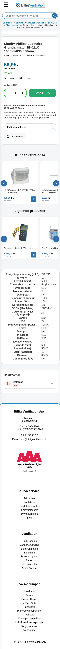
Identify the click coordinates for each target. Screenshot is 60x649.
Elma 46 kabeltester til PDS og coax (19, 248)
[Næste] (56, 183)
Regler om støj (29, 626)
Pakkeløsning (29, 541)
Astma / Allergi (29, 568)
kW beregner (29, 630)
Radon (29, 560)
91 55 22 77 (31, 435)
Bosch (29, 595)
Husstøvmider (29, 564)
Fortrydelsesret (29, 510)
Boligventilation (29, 548)
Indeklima (29, 552)
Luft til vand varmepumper (29, 622)
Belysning (20, 23)
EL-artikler (7, 23)
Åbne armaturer (13, 25)
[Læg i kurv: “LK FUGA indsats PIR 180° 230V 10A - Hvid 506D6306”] (33, 199)
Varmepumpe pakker (29, 618)
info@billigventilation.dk (33, 439)
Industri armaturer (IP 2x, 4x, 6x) (42, 23)
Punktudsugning (29, 556)
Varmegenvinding (29, 545)
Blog (29, 517)
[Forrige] (4, 183)
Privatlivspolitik (29, 514)
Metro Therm (29, 603)
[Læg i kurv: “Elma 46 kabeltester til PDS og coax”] (33, 254)
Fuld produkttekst (16, 127)
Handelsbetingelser (29, 506)
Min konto (29, 498)
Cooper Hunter (29, 599)
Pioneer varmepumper (29, 610)
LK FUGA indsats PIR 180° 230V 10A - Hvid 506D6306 (20, 191)
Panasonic (29, 607)
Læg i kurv (42, 93)
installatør (29, 591)
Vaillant (29, 614)
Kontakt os (29, 502)
